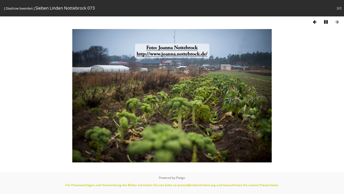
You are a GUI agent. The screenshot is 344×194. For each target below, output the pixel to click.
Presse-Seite (268, 185)
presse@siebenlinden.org (197, 185)
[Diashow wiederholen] (303, 21)
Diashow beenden (19, 8)
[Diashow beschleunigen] (292, 21)
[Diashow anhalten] (326, 22)
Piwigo (180, 178)
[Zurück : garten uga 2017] (314, 22)
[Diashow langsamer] (280, 21)
